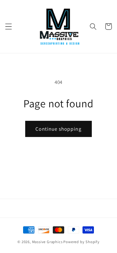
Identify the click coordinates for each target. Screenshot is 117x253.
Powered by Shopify (81, 241)
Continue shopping (58, 128)
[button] (8, 26)
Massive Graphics (47, 241)
